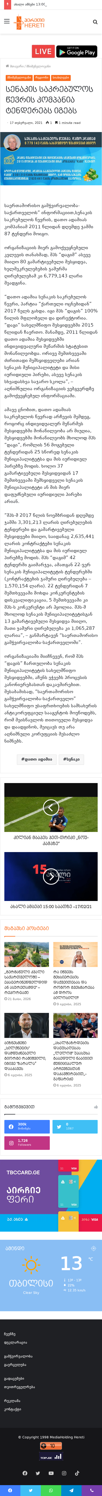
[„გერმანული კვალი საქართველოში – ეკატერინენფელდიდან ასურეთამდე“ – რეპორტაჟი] (26, 954)
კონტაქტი (12, 1409)
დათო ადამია (38, 759)
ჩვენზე (10, 1334)
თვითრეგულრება (19, 1387)
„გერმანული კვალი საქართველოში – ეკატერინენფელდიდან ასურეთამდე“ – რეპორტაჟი (25, 982)
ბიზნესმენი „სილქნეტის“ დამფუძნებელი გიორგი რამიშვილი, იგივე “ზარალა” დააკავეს (25, 1056)
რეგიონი (41, 78)
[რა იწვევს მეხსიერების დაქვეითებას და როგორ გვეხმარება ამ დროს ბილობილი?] (75, 954)
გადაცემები (14, 1379)
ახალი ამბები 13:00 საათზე (36, 4)
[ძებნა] (95, 24)
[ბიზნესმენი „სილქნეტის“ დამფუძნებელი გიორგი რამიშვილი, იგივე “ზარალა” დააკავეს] (26, 1025)
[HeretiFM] (34, 22)
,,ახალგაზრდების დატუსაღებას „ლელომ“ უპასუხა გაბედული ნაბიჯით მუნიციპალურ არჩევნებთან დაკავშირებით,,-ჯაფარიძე (73, 1061)
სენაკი (73, 759)
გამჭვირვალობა (18, 1356)
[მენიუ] (7, 24)
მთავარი (16, 66)
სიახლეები (61, 78)
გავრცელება (15, 1365)
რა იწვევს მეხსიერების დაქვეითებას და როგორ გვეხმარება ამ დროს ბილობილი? (73, 985)
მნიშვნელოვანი (38, 66)
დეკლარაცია (15, 1342)
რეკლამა (12, 1401)
